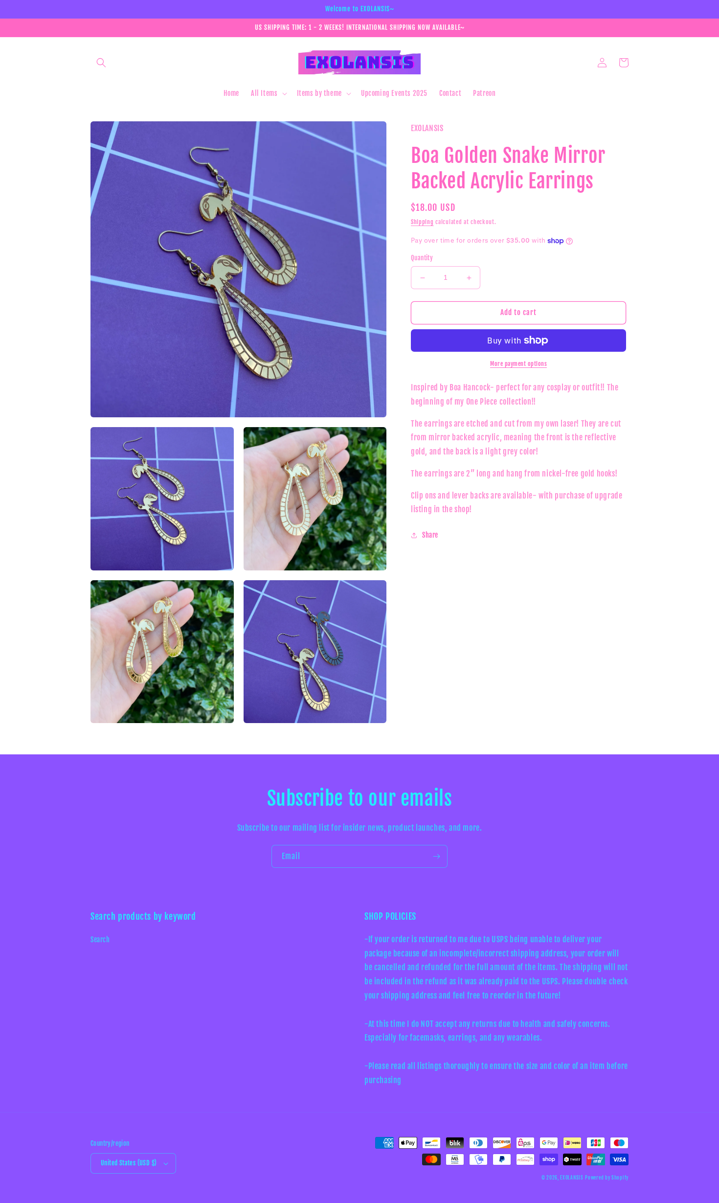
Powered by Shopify (607, 1177)
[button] (101, 62)
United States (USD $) (129, 1163)
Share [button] (430, 535)
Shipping (422, 222)
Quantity (422, 258)
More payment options (518, 363)
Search (100, 939)
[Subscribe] (436, 856)
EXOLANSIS (571, 1177)
